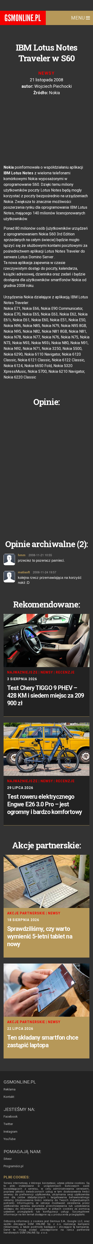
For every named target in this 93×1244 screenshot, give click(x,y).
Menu (78, 18)
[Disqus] (46, 469)
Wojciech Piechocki (53, 86)
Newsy (46, 73)
